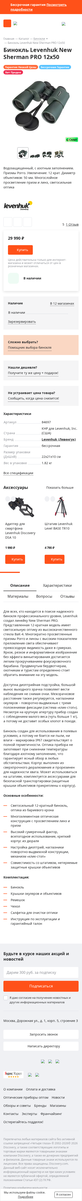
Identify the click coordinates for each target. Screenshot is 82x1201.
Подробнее (25, 1197)
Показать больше (60, 487)
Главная (8, 39)
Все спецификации (18, 473)
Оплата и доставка (40, 1089)
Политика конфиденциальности (25, 1188)
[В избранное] (7, 222)
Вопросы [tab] (44, 596)
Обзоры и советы (17, 1105)
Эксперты (29, 1114)
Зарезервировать (22, 321)
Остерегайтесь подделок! (23, 1122)
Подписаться (41, 986)
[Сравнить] (17, 222)
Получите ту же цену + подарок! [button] (33, 373)
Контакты (10, 1114)
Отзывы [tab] (67, 596)
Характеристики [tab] (57, 585)
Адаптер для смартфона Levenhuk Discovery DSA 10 (20, 531)
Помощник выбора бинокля (29, 347)
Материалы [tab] (18, 596)
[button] (68, 152)
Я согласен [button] (63, 1194)
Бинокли (39, 39)
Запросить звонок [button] (43, 1034)
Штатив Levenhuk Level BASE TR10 (58, 526)
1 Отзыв (72, 224)
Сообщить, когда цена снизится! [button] (33, 398)
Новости (58, 1097)
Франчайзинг (51, 1114)
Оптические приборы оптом (25, 1097)
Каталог (24, 39)
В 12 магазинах (62, 303)
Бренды (40, 1105)
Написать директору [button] (43, 1046)
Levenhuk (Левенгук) (59, 439)
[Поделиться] (27, 222)
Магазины (58, 1105)
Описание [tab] (20, 585)
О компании (13, 1089)
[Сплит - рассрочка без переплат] (72, 139)
